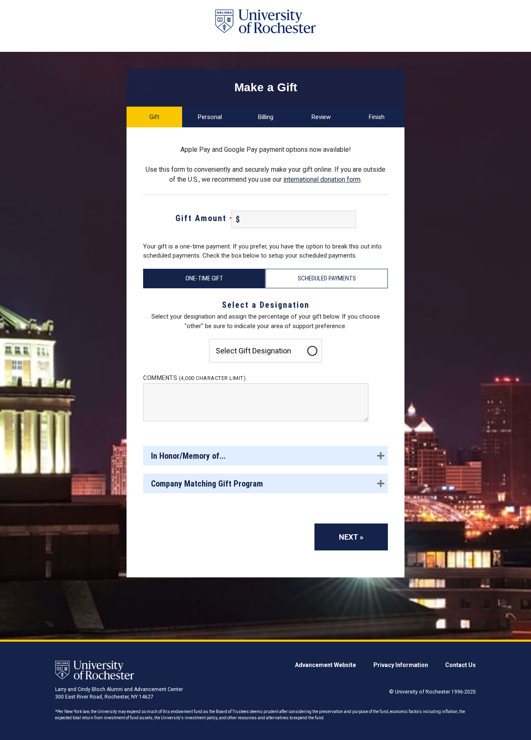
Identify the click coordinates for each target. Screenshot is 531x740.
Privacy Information (400, 665)
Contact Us (460, 665)
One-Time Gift (204, 278)
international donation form (321, 179)
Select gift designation (253, 350)
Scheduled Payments (327, 278)
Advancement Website (325, 665)
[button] (265, 455)
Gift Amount (202, 218)
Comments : (195, 378)
